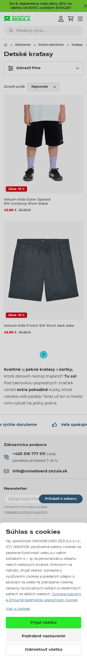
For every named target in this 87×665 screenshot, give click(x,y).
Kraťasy (77, 44)
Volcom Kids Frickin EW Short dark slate (39, 325)
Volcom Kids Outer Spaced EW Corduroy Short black (27, 201)
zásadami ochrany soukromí (26, 512)
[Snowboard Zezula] (17, 19)
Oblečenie (23, 44)
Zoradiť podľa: (14, 86)
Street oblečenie (51, 44)
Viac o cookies (18, 609)
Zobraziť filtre (28, 68)
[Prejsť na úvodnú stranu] (5, 44)
